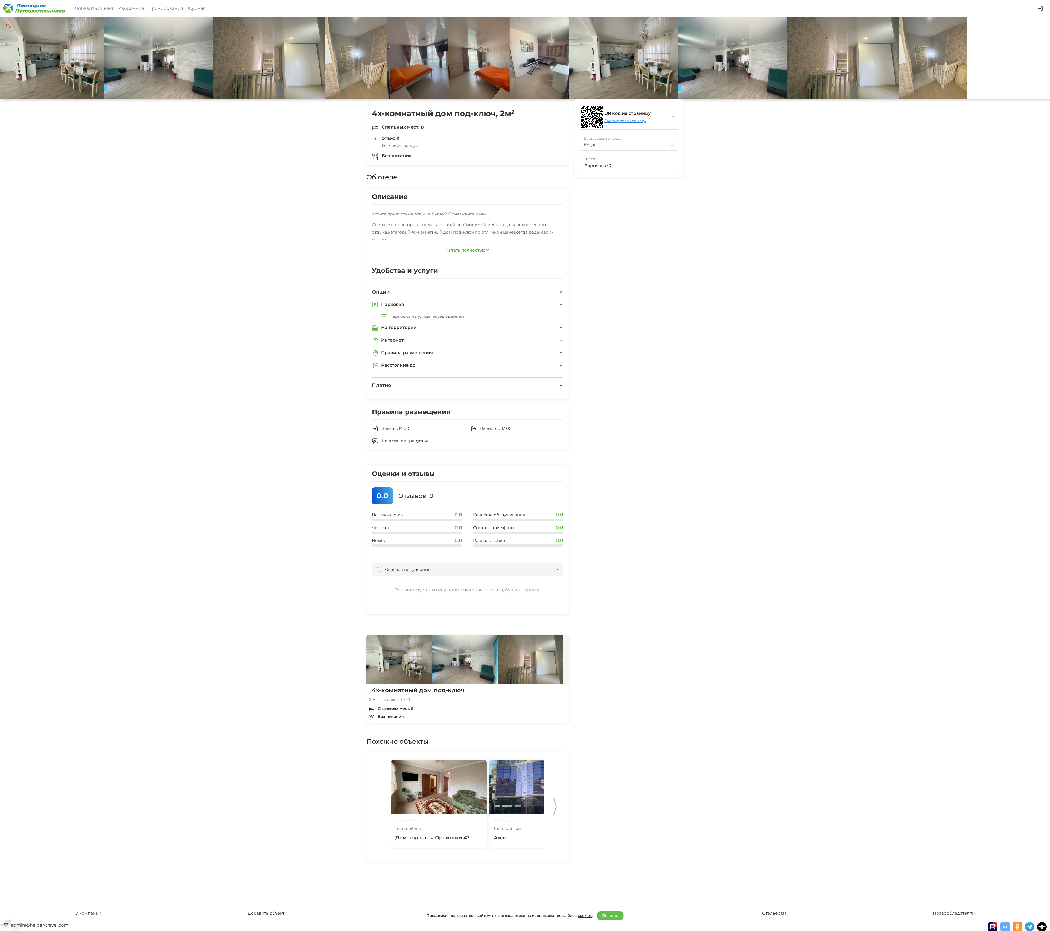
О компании (88, 913)
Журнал (197, 8)
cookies (585, 915)
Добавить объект (94, 8)
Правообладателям (954, 913)
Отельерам (774, 913)
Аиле (501, 838)
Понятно (610, 915)
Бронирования (165, 8)
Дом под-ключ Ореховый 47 (432, 838)
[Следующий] (555, 806)
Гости (590, 159)
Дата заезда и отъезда (602, 139)
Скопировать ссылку (625, 120)
